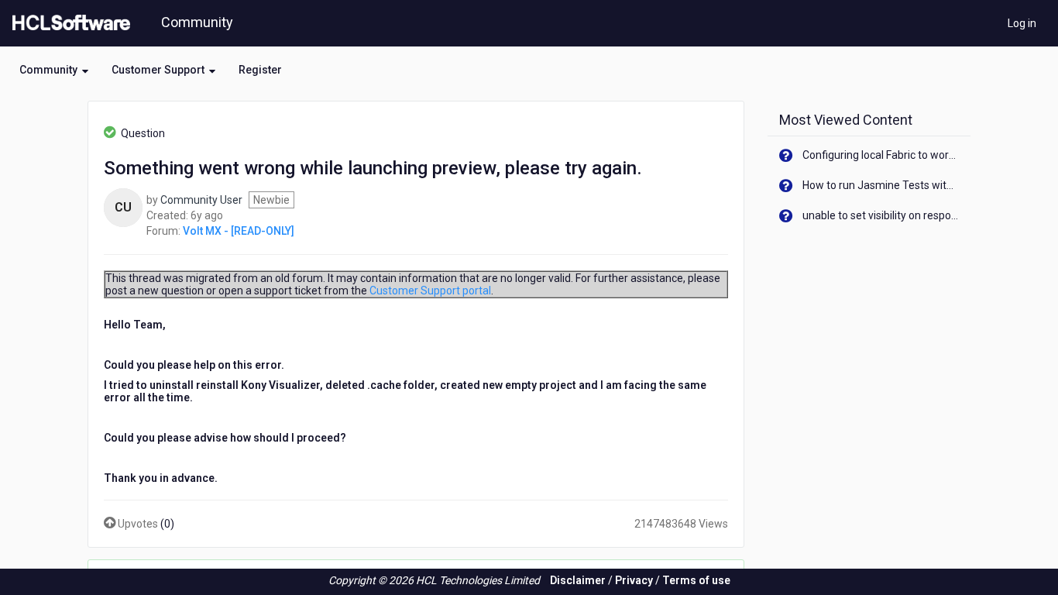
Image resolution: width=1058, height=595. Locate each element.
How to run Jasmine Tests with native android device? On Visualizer (881, 185)
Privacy (634, 580)
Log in (1022, 23)
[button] (54, 69)
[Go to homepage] (68, 23)
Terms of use (696, 580)
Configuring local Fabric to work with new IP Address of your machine (881, 155)
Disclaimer (578, 580)
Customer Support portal (430, 290)
